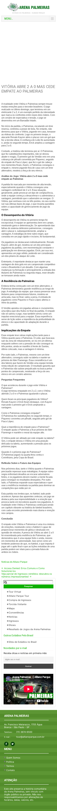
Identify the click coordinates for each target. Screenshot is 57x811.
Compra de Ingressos (20, 600)
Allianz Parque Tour (19, 595)
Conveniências (16, 612)
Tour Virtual (15, 591)
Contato (10, 770)
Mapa (12, 608)
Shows (12, 625)
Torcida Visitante (17, 604)
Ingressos (14, 621)
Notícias (13, 616)
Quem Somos (13, 757)
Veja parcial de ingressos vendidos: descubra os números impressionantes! (26, 575)
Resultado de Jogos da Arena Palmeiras (29, 629)
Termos (10, 766)
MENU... (8, 18)
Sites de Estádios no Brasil (23, 641)
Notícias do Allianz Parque (14, 562)
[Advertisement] (28, 53)
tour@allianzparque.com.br (30, 736)
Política (10, 761)
